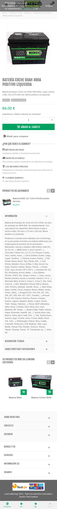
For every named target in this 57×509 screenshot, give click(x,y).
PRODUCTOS (16, 13)
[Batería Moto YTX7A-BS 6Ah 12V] (15, 382)
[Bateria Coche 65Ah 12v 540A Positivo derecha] (41, 382)
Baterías (28, 13)
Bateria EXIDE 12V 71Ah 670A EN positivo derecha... (31, 199)
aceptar (49, 5)
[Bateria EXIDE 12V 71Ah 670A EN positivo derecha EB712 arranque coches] (6, 202)
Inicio (4, 13)
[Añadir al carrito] (24, 392)
